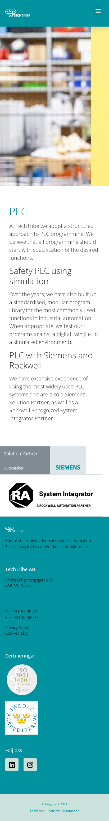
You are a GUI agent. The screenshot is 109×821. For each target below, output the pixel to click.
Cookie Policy (16, 633)
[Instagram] (30, 764)
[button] (98, 10)
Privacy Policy (17, 627)
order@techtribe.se (22, 601)
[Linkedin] (12, 764)
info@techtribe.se (21, 595)
